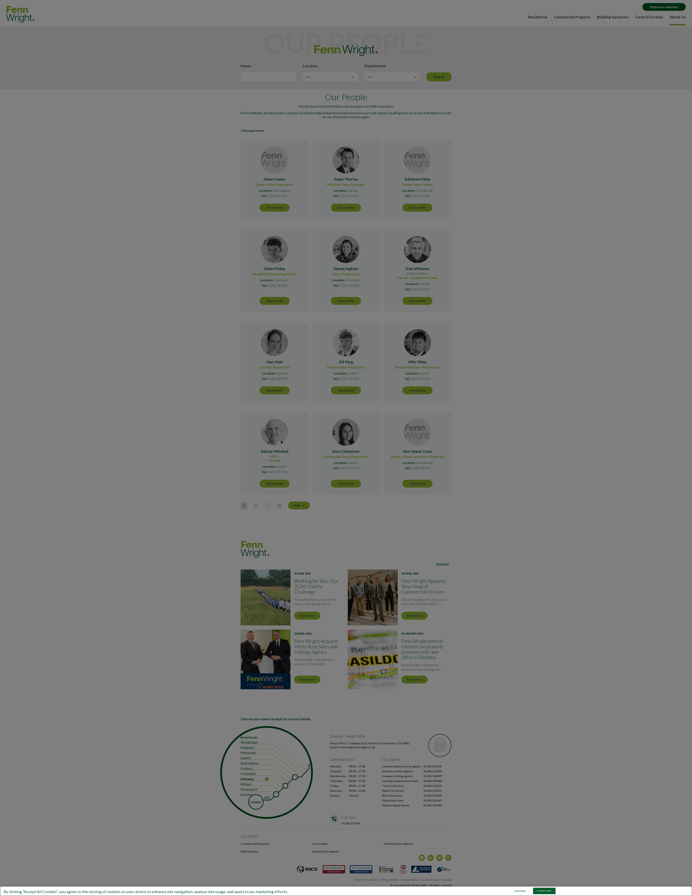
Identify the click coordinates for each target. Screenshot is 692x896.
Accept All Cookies (544, 891)
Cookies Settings (520, 891)
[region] (346, 891)
